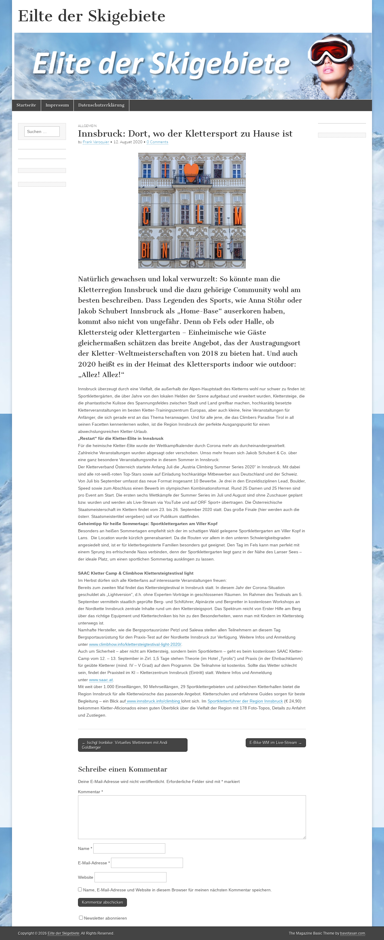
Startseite (26, 105)
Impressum (57, 105)
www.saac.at (101, 679)
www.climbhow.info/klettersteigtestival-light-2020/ (135, 644)
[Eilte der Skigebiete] (192, 50)
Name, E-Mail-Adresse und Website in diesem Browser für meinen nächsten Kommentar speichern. (177, 889)
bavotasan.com (352, 933)
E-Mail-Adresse (94, 862)
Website (85, 877)
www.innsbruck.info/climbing (154, 701)
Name (85, 848)
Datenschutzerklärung (101, 105)
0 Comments (157, 141)
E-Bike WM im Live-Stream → (276, 742)
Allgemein (87, 126)
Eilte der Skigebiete (92, 16)
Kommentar (90, 791)
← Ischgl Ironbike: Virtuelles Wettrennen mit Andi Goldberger (124, 745)
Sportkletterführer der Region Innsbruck (245, 701)
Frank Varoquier (96, 141)
